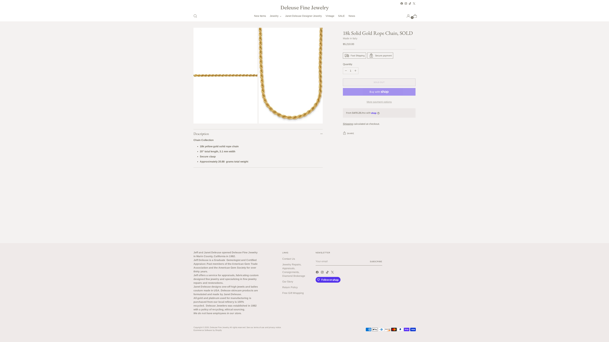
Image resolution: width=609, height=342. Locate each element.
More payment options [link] (379, 102)
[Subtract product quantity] (346, 71)
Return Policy (290, 287)
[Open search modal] (195, 16)
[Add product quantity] (355, 71)
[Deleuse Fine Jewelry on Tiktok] (410, 3)
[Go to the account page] (407, 16)
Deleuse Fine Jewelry (219, 327)
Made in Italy (350, 38)
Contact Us (288, 258)
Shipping (348, 124)
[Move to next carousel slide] (413, 195)
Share (350, 133)
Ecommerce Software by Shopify (207, 330)
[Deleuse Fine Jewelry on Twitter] (414, 3)
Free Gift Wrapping (293, 293)
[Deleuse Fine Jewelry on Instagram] (405, 3)
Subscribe (376, 261)
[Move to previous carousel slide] (405, 195)
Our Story (287, 281)
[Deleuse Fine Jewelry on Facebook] (401, 3)
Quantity (347, 64)
